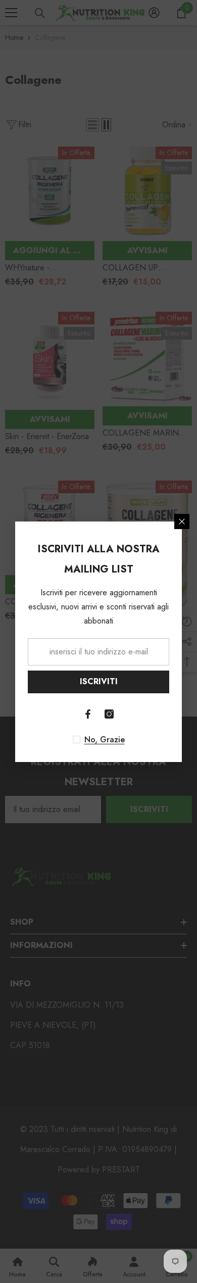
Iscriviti (99, 681)
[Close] (181, 521)
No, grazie (104, 739)
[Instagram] (109, 714)
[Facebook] (87, 714)
